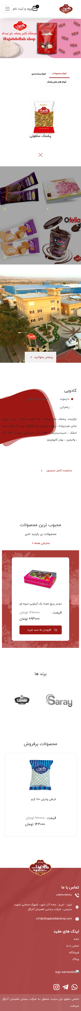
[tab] (66, 399)
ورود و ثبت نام (22, 9)
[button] (39, 155)
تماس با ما (72, 946)
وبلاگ (75, 959)
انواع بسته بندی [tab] (38, 73)
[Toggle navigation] (7, 9)
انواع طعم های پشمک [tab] (56, 81)
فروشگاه (74, 952)
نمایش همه (42, 543)
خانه (76, 939)
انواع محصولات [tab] (59, 73)
